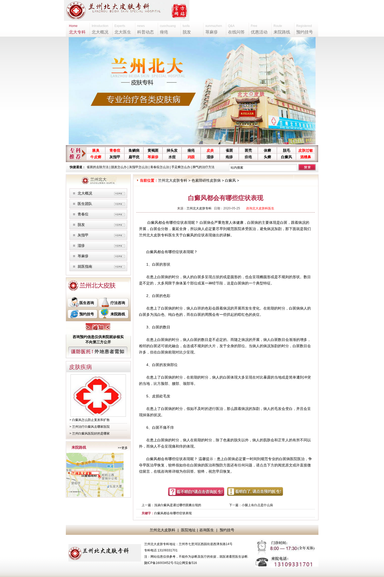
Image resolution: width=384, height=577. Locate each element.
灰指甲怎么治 (138, 167)
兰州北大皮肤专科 (172, 180)
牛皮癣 (95, 157)
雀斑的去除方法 (98, 167)
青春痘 (114, 150)
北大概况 (85, 193)
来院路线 (117, 314)
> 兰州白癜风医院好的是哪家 (89, 433)
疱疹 (229, 157)
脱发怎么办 (119, 167)
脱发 (81, 224)
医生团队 (85, 204)
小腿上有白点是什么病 (257, 505)
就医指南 (85, 266)
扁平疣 (134, 157)
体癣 (267, 150)
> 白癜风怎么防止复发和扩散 (89, 420)
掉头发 (172, 150)
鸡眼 (191, 157)
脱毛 (286, 150)
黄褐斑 (153, 150)
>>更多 (123, 448)
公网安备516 (188, 563)
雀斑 (229, 150)
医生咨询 (86, 303)
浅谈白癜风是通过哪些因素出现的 (177, 505)
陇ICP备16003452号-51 (161, 563)
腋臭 (96, 150)
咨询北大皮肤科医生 (260, 208)
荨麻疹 (153, 157)
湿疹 (210, 157)
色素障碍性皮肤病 (206, 180)
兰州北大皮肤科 (162, 530)
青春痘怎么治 (159, 167)
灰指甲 (114, 157)
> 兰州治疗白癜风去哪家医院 (89, 427)
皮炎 (210, 150)
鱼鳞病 (134, 150)
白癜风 (286, 157)
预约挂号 (86, 314)
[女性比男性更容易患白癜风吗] (98, 414)
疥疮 (248, 157)
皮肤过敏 (305, 150)
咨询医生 (206, 530)
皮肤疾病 (80, 367)
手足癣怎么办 (180, 167)
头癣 (267, 157)
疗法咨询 (117, 303)
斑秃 (248, 150)
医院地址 (188, 530)
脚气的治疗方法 (203, 167)
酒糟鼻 (305, 157)
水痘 (172, 157)
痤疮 (191, 150)
